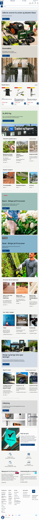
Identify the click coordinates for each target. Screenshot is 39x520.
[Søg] (2, 6)
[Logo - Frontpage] (10, 3)
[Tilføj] (12, 103)
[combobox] (20, 6)
